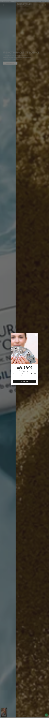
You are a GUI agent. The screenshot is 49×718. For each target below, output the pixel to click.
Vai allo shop (25, 381)
